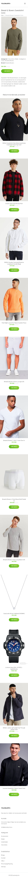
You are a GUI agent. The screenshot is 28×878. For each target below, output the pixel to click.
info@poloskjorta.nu (6, 827)
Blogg (3, 855)
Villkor (3, 861)
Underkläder (4, 842)
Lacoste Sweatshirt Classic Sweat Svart (14, 788)
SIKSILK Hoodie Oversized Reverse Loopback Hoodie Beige (14, 263)
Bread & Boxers (9, 60)
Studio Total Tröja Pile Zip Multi (14, 203)
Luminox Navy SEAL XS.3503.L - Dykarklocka (14, 668)
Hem (2, 15)
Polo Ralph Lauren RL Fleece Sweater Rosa (14, 323)
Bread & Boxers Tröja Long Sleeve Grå (14, 559)
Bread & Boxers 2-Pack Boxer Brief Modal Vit (14, 500)
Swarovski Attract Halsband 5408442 (14, 613)
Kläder (16, 59)
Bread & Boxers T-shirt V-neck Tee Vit (14, 440)
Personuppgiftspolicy (7, 864)
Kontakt (3, 858)
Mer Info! (7, 71)
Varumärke (11, 59)
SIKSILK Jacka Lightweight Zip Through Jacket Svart (14, 728)
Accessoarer (4, 836)
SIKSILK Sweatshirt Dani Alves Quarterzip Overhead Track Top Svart (14, 144)
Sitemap (3, 866)
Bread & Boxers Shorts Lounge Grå (14, 381)
